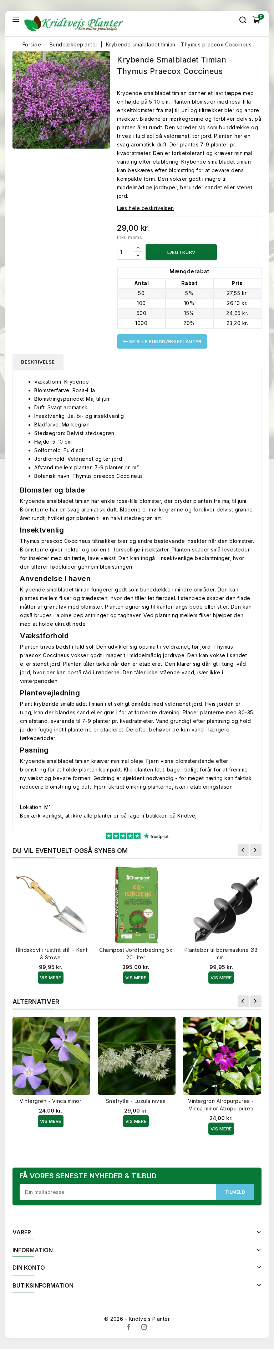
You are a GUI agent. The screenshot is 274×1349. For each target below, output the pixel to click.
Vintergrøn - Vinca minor (50, 1101)
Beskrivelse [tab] (38, 362)
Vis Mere (50, 977)
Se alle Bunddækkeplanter (165, 341)
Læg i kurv (181, 252)
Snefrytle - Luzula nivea (136, 1101)
